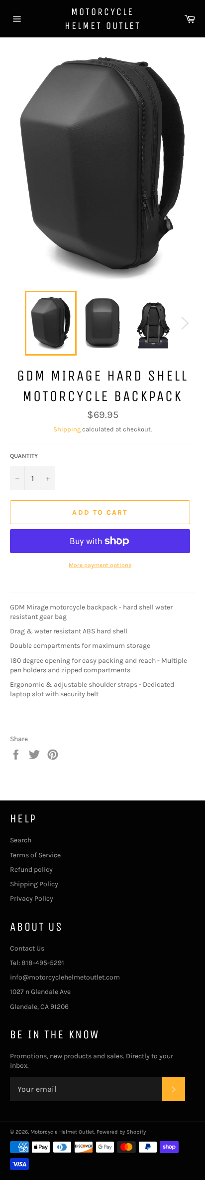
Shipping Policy (34, 884)
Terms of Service (35, 855)
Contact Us (27, 948)
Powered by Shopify (121, 1132)
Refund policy (31, 869)
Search (20, 840)
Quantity (24, 455)
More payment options (100, 565)
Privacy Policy (31, 898)
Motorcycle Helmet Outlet (103, 18)
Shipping (67, 429)
